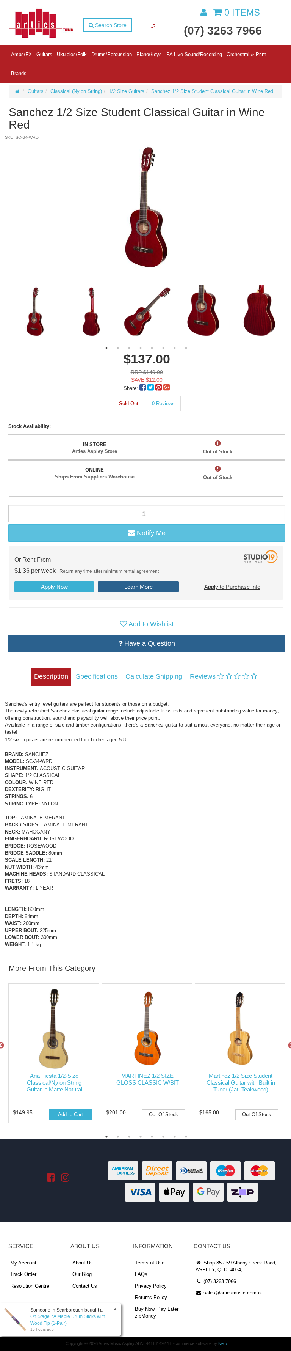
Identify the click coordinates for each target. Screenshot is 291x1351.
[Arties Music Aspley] (40, 22)
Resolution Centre (29, 1286)
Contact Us (84, 1286)
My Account (23, 1263)
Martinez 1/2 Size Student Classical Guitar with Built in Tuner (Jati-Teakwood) (241, 1083)
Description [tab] (51, 676)
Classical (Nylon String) (76, 91)
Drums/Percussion (111, 54)
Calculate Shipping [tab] (153, 676)
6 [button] (163, 348)
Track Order (23, 1274)
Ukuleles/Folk (72, 54)
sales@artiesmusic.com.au (232, 1293)
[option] (146, 207)
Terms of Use (149, 1263)
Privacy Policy (151, 1286)
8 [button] (186, 348)
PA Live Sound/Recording (194, 54)
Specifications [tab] (97, 676)
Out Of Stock (163, 1114)
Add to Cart (70, 1114)
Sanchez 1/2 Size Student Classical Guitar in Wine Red (212, 91)
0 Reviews (163, 403)
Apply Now (54, 586)
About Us (82, 1263)
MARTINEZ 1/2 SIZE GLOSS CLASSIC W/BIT (147, 1079)
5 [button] (152, 348)
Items (242, 12)
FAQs (141, 1274)
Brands (19, 73)
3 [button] (129, 348)
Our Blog (82, 1274)
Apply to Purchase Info (232, 586)
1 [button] (106, 348)
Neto (222, 1343)
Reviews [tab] (203, 676)
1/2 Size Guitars (126, 91)
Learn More (138, 586)
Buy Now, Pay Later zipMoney (156, 1312)
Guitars (44, 54)
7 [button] (174, 348)
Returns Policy (151, 1297)
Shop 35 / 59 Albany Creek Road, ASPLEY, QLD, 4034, (236, 1266)
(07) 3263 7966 (223, 30)
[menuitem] (143, 388)
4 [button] (140, 348)
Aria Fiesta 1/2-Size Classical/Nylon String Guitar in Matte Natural (54, 1083)
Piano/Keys (149, 54)
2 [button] (118, 348)
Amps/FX (21, 54)
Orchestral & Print (246, 54)
